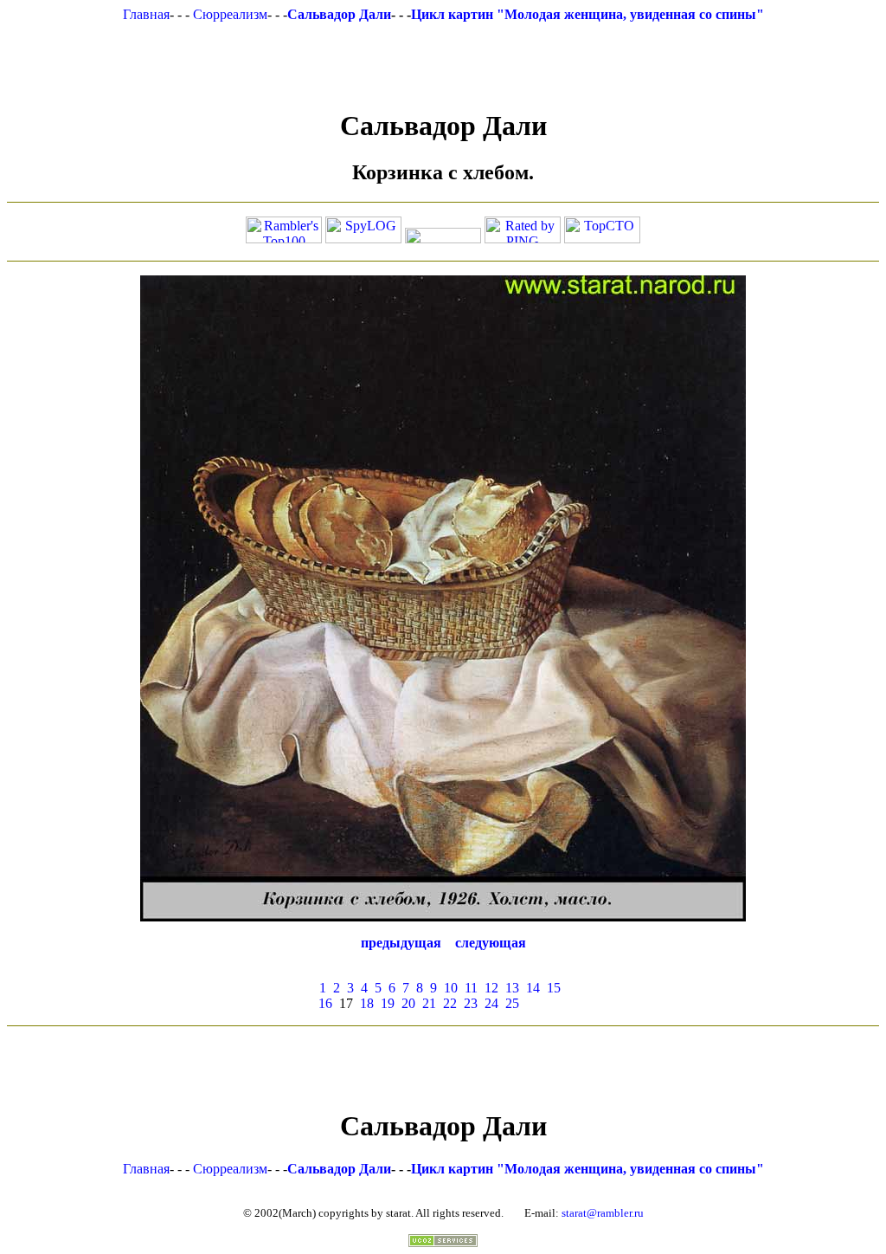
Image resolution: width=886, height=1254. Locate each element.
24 (491, 1003)
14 (533, 987)
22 (450, 1003)
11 (471, 987)
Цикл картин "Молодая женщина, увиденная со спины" (587, 14)
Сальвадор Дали (339, 14)
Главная (146, 14)
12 (491, 987)
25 (512, 1003)
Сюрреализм (230, 14)
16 (325, 1003)
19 (388, 1003)
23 (471, 1003)
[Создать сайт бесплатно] (443, 1242)
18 (367, 1003)
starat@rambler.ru (603, 1212)
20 (408, 1003)
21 (429, 1003)
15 (554, 987)
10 (451, 987)
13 (512, 987)
